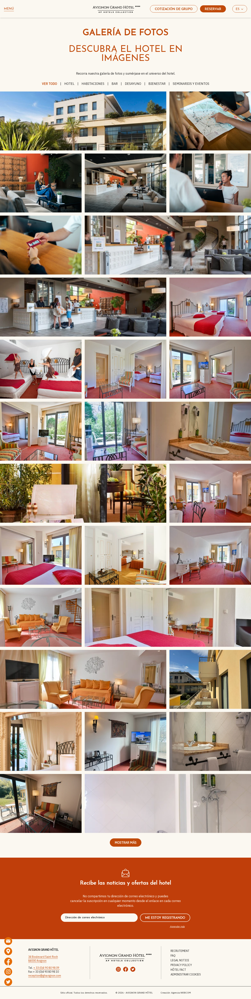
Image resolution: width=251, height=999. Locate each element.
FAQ (173, 955)
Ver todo (49, 84)
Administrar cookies (186, 974)
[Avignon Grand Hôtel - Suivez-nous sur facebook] (8, 961)
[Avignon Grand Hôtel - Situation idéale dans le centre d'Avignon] (8, 951)
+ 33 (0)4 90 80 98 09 (46, 968)
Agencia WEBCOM (181, 992)
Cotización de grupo (174, 9)
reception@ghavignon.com (44, 975)
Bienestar (157, 84)
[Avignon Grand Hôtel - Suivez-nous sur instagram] (8, 971)
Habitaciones (93, 84)
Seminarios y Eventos (191, 84)
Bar (115, 84)
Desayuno (133, 84)
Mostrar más (125, 842)
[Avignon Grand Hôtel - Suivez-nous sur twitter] (8, 982)
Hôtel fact (178, 970)
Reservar (213, 9)
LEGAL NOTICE (180, 960)
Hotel (69, 84)
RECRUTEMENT (180, 951)
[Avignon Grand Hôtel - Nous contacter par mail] (8, 941)
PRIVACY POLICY (181, 965)
